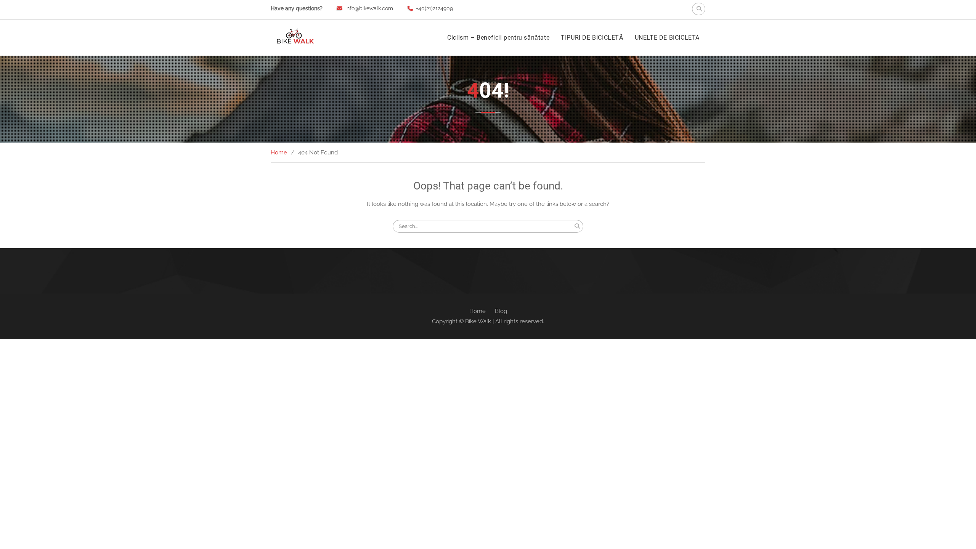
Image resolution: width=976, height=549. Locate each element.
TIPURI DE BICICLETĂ (592, 37)
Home (477, 311)
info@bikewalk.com (369, 8)
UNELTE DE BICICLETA (667, 37)
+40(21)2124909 (434, 8)
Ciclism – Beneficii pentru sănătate (498, 37)
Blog (501, 311)
